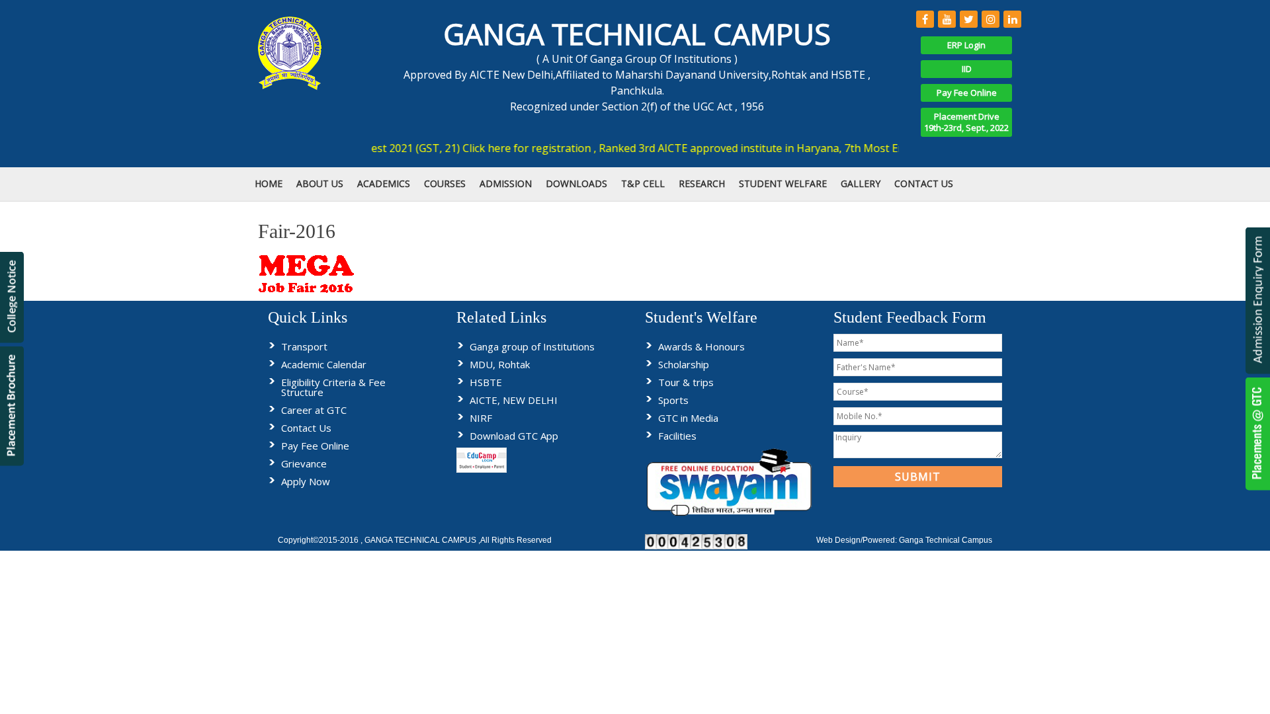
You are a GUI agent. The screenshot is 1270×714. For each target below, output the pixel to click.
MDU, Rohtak (500, 364)
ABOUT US (319, 183)
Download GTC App (514, 435)
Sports (673, 400)
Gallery (860, 183)
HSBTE (486, 382)
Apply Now (305, 481)
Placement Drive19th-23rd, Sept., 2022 (966, 122)
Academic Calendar (323, 364)
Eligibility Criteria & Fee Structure (333, 387)
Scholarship (683, 364)
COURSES (445, 183)
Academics (383, 183)
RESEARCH (702, 183)
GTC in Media (688, 417)
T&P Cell (643, 183)
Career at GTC (314, 409)
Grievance (304, 463)
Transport (304, 346)
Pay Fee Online (967, 93)
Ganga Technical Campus (945, 540)
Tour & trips (686, 382)
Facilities (677, 435)
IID (967, 69)
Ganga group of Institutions (532, 346)
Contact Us (306, 427)
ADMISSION (506, 183)
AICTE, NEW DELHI (514, 400)
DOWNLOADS (576, 183)
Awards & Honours (701, 346)
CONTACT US (923, 183)
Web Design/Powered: (857, 540)
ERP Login (966, 45)
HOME (268, 183)
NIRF (481, 417)
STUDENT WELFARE (783, 183)
